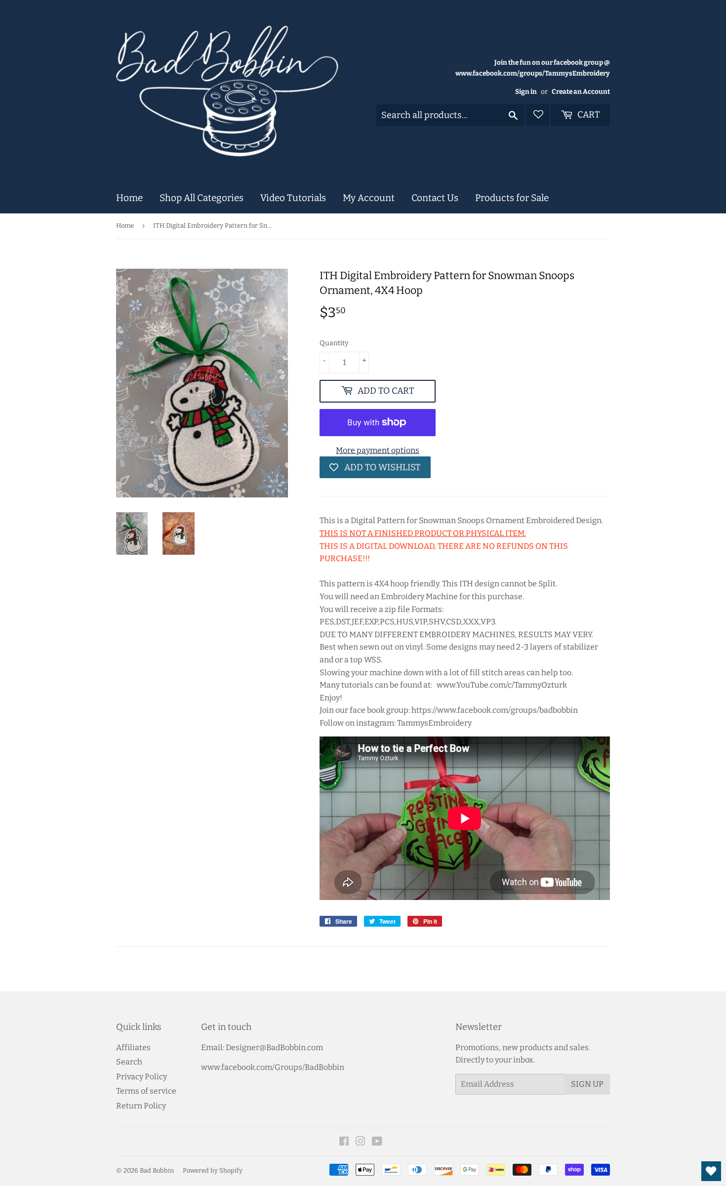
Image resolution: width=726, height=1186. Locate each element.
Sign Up (587, 1084)
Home (129, 198)
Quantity (334, 343)
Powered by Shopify (212, 1170)
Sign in (526, 91)
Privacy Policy (141, 1076)
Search (129, 1061)
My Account (369, 198)
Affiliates (133, 1047)
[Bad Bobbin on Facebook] (344, 1142)
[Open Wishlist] (711, 1171)
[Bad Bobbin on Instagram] (360, 1142)
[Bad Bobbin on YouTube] (377, 1142)
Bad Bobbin (157, 1170)
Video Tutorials (293, 198)
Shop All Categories (201, 198)
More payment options (377, 450)
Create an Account (581, 91)
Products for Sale (512, 198)
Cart (587, 114)
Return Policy (141, 1105)
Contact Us (434, 198)
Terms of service (146, 1091)
